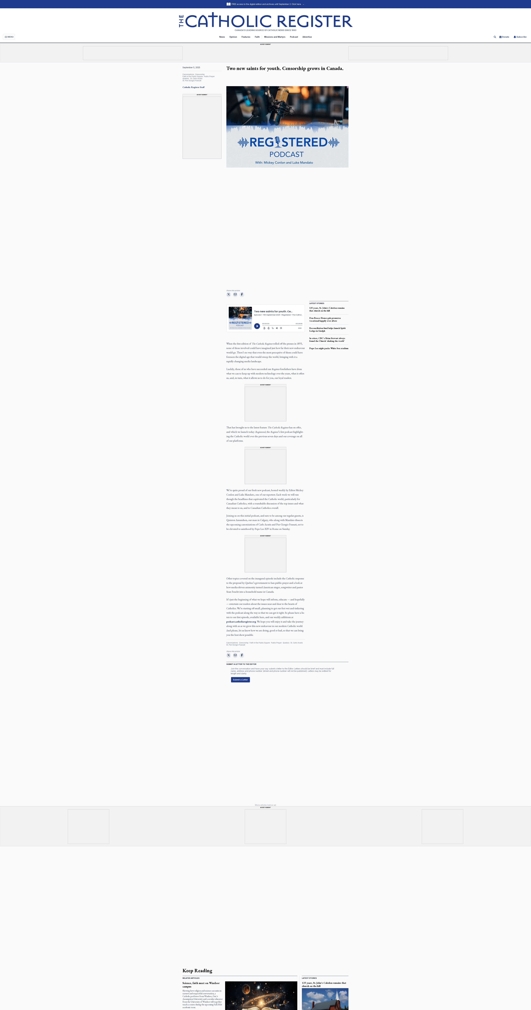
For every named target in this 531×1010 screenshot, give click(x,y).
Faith (257, 37)
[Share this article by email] (235, 294)
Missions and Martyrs (274, 37)
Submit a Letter (240, 679)
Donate (505, 37)
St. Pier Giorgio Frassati (192, 81)
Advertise (307, 37)
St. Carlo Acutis (196, 78)
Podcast (294, 37)
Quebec (186, 78)
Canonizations (188, 74)
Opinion (233, 37)
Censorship (200, 74)
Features (246, 37)
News (222, 37)
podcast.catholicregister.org (241, 621)
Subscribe (521, 37)
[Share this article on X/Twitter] (228, 294)
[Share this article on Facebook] (242, 294)
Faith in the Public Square (193, 76)
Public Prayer (209, 76)
